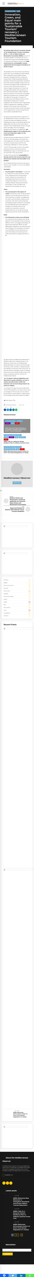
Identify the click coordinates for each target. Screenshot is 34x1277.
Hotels (6, 437)
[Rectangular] (15, 526)
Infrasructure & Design (9, 449)
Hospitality (19, 421)
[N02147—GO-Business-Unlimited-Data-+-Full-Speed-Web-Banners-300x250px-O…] (15, 553)
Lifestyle (7, 423)
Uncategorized (17, 613)
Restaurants (22, 437)
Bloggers (17, 582)
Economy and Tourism (10, 11)
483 (21, 1234)
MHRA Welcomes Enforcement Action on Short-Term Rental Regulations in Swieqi (16, 451)
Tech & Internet (17, 607)
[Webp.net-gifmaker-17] (15, 1127)
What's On (17, 615)
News (18, 11)
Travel (17, 423)
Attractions (17, 579)
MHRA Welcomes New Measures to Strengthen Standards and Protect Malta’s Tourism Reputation (15, 429)
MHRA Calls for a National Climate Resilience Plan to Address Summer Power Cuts (16, 443)
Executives (17, 588)
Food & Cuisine (17, 590)
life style (17, 599)
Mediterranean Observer (11, 404)
